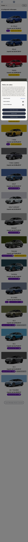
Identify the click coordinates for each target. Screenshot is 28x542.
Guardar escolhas (14, 113)
